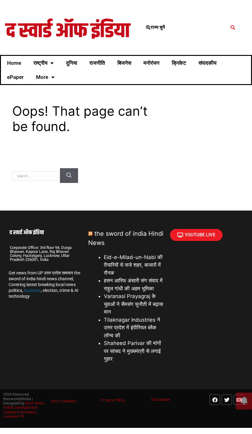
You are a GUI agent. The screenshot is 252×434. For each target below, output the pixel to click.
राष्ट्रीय (40, 63)
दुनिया (71, 63)
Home (14, 63)
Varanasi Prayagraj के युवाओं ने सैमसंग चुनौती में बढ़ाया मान (133, 304)
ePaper (15, 77)
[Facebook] (215, 399)
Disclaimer (160, 399)
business (32, 290)
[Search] (69, 175)
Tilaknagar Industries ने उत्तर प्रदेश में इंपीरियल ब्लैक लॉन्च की (132, 328)
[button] (233, 27)
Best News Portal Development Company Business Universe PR (24, 410)
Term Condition (63, 401)
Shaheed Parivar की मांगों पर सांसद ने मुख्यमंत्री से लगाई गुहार (132, 351)
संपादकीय (207, 63)
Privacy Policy (113, 400)
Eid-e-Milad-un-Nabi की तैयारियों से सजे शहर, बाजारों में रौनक (133, 265)
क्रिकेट (179, 63)
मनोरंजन (151, 63)
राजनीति (97, 63)
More (42, 77)
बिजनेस (124, 63)
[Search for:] (36, 175)
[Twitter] (227, 399)
